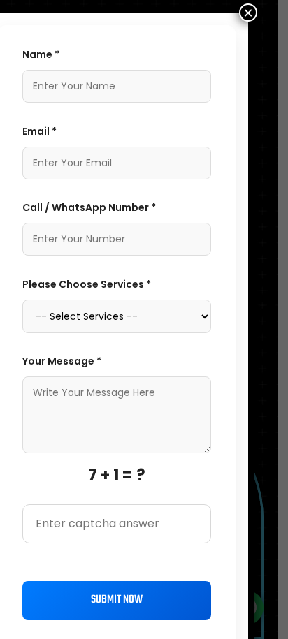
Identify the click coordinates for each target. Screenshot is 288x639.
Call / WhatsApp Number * (89, 207)
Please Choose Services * (86, 284)
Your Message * (61, 361)
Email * (39, 131)
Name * (40, 54)
